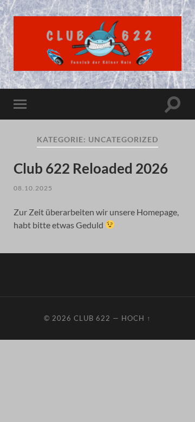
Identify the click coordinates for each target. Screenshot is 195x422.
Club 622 (92, 318)
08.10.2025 (33, 188)
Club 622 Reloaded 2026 (91, 168)
